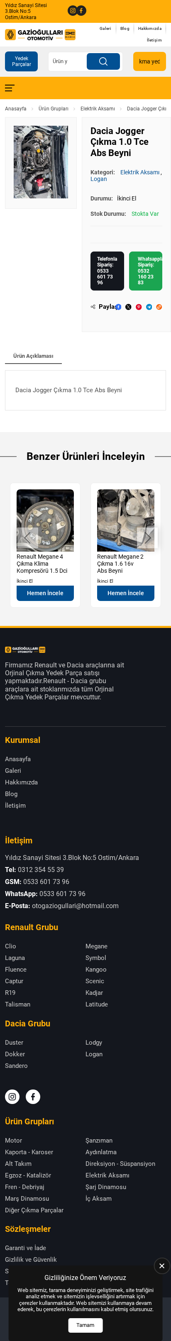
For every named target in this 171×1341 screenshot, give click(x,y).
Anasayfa (16, 109)
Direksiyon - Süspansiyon (120, 1164)
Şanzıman (99, 1140)
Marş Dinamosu (27, 1198)
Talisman (17, 1004)
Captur (14, 981)
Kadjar (94, 993)
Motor (13, 1140)
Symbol (96, 958)
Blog (124, 28)
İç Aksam (99, 1198)
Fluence (16, 969)
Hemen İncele (45, 593)
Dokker (15, 1054)
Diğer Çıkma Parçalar (34, 1210)
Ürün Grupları (53, 109)
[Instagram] (70, 11)
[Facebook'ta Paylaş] (118, 307)
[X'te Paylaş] (128, 307)
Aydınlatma (101, 1152)
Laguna (15, 958)
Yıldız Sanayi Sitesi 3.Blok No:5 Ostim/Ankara (26, 11)
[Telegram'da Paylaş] (149, 307)
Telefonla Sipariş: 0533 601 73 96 (107, 271)
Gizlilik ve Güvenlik (31, 1259)
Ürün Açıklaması (33, 356)
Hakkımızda (149, 28)
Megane (96, 946)
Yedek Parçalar (21, 61)
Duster (14, 1042)
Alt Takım (18, 1164)
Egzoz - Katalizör (28, 1175)
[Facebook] (78, 11)
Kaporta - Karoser (29, 1152)
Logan (98, 179)
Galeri (106, 28)
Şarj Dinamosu (106, 1187)
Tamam (85, 1325)
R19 (10, 993)
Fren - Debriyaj (24, 1187)
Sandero (16, 1066)
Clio (10, 946)
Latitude (97, 1004)
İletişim (154, 40)
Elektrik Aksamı (98, 109)
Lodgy (94, 1042)
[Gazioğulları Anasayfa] (40, 34)
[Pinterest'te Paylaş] (139, 307)
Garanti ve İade (25, 1248)
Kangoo (96, 969)
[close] (162, 1266)
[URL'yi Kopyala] (159, 307)
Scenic (95, 981)
